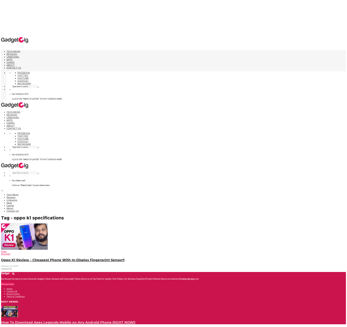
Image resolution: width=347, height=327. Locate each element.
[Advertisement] (173, 18)
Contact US (14, 68)
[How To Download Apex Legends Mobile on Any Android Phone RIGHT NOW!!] (9, 316)
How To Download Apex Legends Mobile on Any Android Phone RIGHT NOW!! (68, 322)
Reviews (12, 54)
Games (11, 62)
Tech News (13, 51)
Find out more (7, 284)
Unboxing (13, 57)
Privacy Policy (13, 293)
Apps (10, 59)
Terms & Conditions (16, 296)
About (11, 65)
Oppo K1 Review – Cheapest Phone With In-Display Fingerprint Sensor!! (63, 260)
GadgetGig (6, 268)
